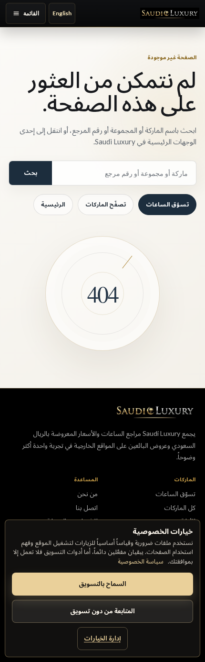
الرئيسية (53, 204)
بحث (30, 172)
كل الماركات (179, 507)
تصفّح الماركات (105, 204)
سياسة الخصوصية (141, 561)
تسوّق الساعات (167, 204)
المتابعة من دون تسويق (102, 611)
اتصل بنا (87, 507)
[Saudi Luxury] (169, 14)
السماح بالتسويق (102, 583)
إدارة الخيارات (102, 638)
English (62, 13)
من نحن (87, 494)
